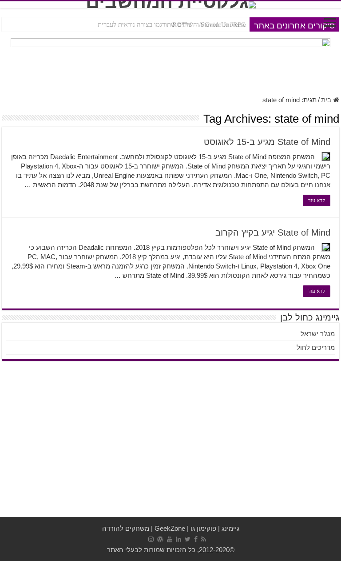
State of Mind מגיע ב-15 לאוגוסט (267, 142)
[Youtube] (169, 539)
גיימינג (230, 528)
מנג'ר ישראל (318, 333)
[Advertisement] (170, 446)
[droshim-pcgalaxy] (170, 62)
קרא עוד (316, 200)
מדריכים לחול (316, 347)
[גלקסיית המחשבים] (170, 4)
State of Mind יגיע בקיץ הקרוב (272, 232)
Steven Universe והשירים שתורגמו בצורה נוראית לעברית (172, 24)
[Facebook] (195, 539)
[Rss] (203, 539)
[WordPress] (160, 539)
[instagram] (151, 539)
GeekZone (170, 528)
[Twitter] (187, 539)
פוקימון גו (203, 528)
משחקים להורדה (125, 528)
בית (327, 100)
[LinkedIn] (178, 539)
